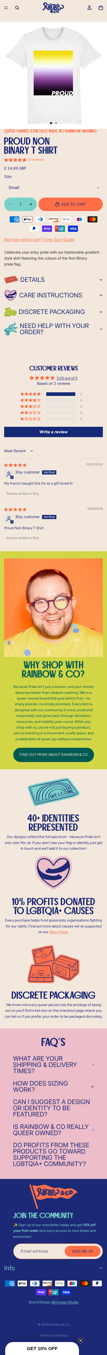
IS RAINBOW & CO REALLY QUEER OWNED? (51, 1130)
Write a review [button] (53, 431)
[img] (15, 465)
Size (7, 176)
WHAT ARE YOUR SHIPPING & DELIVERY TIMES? (45, 1065)
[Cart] (100, 7)
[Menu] (6, 8)
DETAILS (32, 279)
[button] (31, 394)
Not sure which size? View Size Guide (39, 240)
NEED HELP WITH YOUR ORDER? (54, 329)
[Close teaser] (80, 1340)
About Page (58, 932)
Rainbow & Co (60, 1324)
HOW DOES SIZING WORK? (40, 1086)
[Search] (17, 7)
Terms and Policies (54, 1335)
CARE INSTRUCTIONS (50, 295)
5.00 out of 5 (67, 378)
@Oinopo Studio (64, 1302)
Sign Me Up (82, 1251)
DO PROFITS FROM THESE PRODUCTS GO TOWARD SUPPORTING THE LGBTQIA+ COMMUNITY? (51, 1154)
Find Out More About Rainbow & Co (53, 754)
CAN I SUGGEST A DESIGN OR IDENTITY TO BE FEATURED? (51, 1108)
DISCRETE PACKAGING (52, 312)
